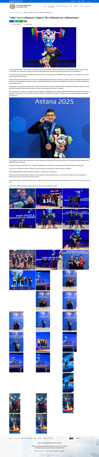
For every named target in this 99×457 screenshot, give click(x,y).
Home (45, 6)
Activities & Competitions (62, 6)
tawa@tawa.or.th (42, 451)
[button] (81, 438)
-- (78, 1)
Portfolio (76, 6)
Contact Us (87, 6)
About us (81, 6)
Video (70, 6)
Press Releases (51, 6)
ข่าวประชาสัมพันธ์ (17, 24)
